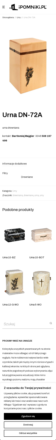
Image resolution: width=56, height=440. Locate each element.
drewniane (28, 195)
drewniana (18, 195)
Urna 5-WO (35, 304)
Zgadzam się (28, 416)
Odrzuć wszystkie (28, 433)
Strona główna (8, 17)
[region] (28, 411)
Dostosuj (28, 425)
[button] (51, 323)
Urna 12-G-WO (10, 304)
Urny (19, 17)
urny (42, 195)
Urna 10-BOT (36, 257)
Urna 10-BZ (9, 257)
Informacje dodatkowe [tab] (14, 163)
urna (36, 195)
